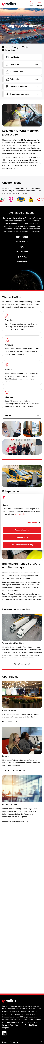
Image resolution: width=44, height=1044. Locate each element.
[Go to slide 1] (15, 664)
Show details (32, 523)
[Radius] (9, 4)
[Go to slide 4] (25, 664)
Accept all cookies (22, 530)
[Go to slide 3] (22, 664)
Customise (20, 537)
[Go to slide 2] (19, 664)
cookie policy (20, 514)
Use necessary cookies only (22, 545)
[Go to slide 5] (29, 664)
